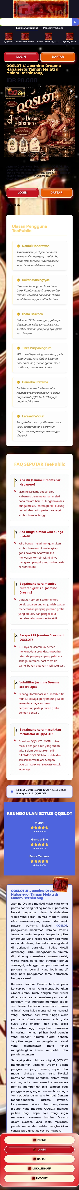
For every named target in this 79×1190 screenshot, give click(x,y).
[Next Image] (72, 121)
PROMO (41, 1138)
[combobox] (36, 22)
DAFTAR (58, 56)
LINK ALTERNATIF (42, 1168)
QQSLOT (61, 925)
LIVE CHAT (41, 1179)
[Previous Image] (7, 121)
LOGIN (21, 56)
